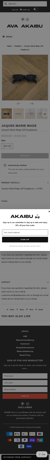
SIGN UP (25, 240)
